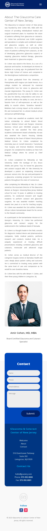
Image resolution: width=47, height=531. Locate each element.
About (23, 443)
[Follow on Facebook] (21, 510)
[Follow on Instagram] (26, 510)
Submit (30, 413)
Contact (23, 446)
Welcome (23, 440)
